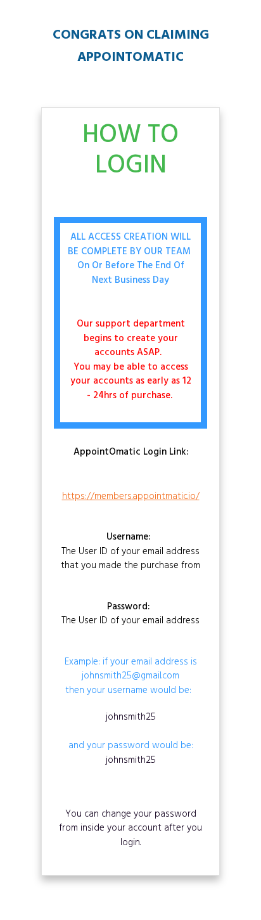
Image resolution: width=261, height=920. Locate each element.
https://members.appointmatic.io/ (131, 496)
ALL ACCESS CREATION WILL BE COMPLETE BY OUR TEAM (130, 244)
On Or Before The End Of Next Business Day (130, 273)
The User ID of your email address (130, 614)
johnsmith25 (131, 717)
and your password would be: (130, 739)
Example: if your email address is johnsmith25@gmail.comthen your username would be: (131, 676)
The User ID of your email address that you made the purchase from (130, 551)
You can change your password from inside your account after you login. (130, 828)
